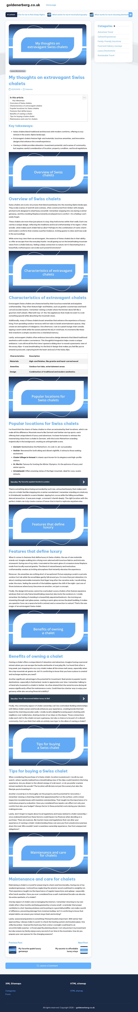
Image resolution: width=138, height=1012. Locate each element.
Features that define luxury (21, 111)
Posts (8, 994)
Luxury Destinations (18, 71)
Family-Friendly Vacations (109, 41)
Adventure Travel (105, 32)
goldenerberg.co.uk (23, 5)
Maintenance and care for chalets (23, 119)
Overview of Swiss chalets (21, 103)
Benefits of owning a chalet (21, 114)
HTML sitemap (76, 991)
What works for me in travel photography (44, 15)
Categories (10, 991)
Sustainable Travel (106, 55)
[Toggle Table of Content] (83, 97)
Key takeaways (19, 101)
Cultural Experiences (107, 37)
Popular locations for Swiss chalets (24, 108)
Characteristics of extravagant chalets (26, 106)
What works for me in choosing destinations (87, 15)
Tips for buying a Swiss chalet (22, 116)
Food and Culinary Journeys (110, 46)
